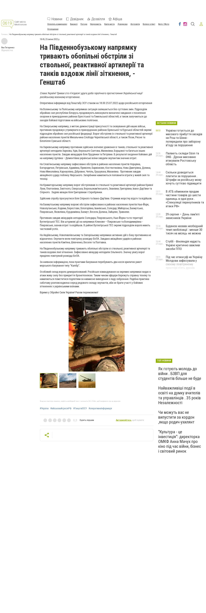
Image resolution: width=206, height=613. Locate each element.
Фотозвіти (135, 24)
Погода (84, 24)
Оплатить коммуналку (57, 24)
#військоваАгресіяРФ (60, 408)
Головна (4, 34)
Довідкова (122, 24)
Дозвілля (98, 19)
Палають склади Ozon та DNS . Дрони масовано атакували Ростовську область (182, 159)
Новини (56, 19)
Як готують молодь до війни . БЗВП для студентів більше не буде (179, 373)
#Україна (44, 408)
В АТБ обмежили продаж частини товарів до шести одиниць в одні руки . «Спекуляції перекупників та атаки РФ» (185, 199)
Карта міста (109, 24)
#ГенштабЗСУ (80, 408)
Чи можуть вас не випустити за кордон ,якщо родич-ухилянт (176, 417)
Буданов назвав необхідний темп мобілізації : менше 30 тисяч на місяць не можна (184, 229)
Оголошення (52, 29)
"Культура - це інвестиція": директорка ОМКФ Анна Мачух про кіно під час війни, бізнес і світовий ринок (179, 441)
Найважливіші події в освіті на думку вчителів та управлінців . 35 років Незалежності (179, 395)
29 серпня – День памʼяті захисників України (183, 216)
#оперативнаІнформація (100, 408)
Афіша (117, 19)
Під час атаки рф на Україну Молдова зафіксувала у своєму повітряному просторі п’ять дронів (184, 262)
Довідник (77, 19)
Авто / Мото (163, 24)
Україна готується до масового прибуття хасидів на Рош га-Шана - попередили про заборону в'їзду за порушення (184, 138)
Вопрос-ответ (149, 24)
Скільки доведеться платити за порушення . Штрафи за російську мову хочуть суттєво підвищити (183, 178)
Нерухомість (95, 24)
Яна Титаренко (7, 47)
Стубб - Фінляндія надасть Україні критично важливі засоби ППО (183, 245)
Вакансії (74, 24)
